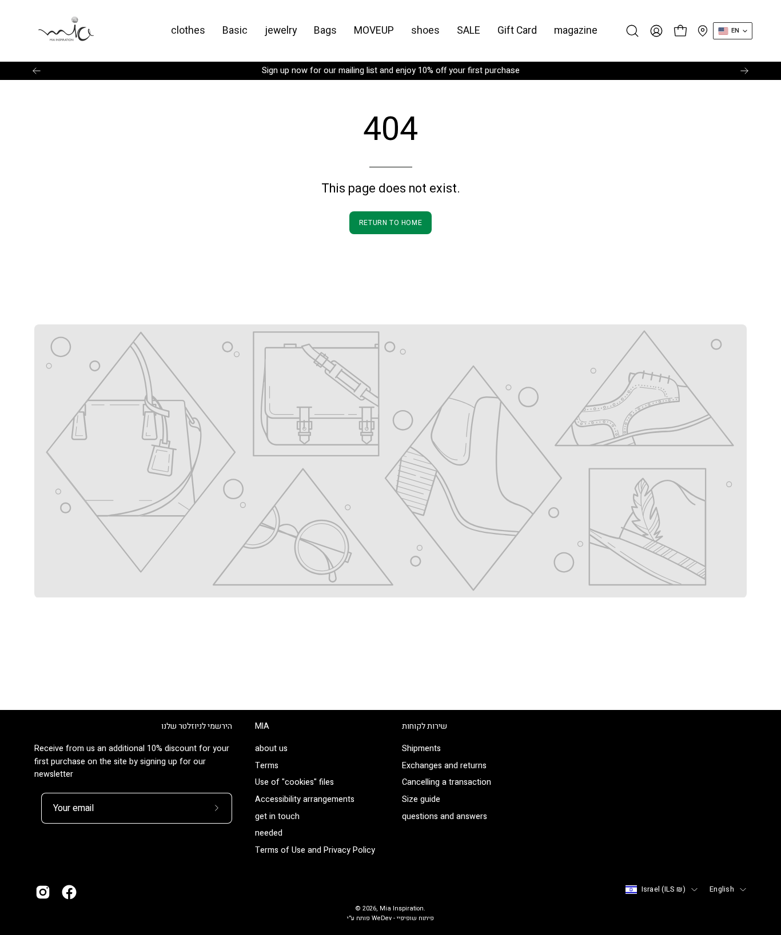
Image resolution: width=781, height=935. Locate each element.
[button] (235, 31)
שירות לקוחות (424, 726)
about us (271, 749)
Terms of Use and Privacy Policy (315, 851)
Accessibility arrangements (304, 800)
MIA (262, 726)
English (722, 889)
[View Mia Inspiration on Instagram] (42, 892)
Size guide (421, 800)
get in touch (277, 816)
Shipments (421, 749)
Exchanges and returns (444, 766)
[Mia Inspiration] (65, 31)
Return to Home (390, 223)
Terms (266, 766)
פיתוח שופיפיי (415, 918)
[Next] (744, 71)
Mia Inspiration (402, 908)
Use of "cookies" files (294, 783)
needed (268, 834)
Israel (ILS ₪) (663, 889)
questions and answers (444, 816)
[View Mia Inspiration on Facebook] (69, 892)
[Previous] (36, 71)
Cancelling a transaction (446, 783)
